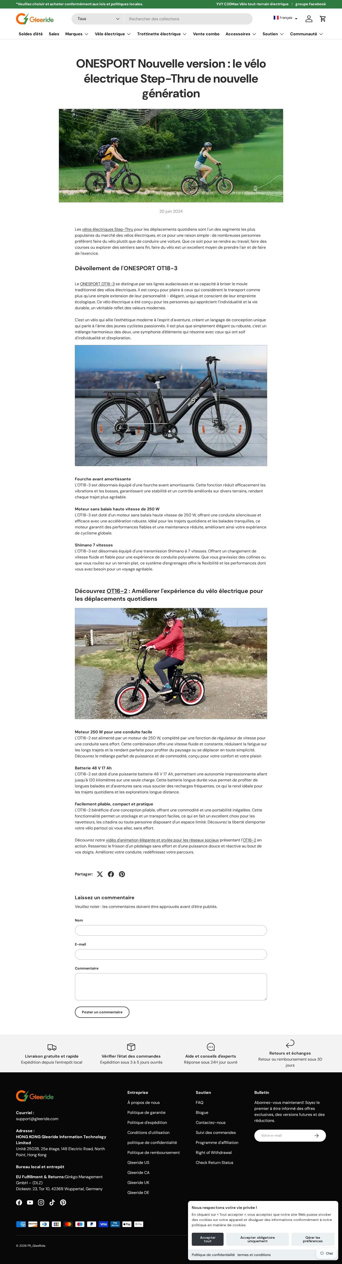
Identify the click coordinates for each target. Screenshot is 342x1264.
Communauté (303, 34)
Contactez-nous (211, 1122)
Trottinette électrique (159, 34)
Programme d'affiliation (217, 1142)
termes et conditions (254, 1254)
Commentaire (86, 968)
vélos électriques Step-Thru (107, 229)
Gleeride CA (138, 1172)
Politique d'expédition (147, 1122)
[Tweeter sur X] (99, 874)
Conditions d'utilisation (148, 1132)
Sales (54, 34)
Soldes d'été (31, 34)
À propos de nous (143, 1102)
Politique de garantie (146, 1112)
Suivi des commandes (216, 1132)
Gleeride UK (138, 1182)
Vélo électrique (110, 34)
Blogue (202, 1112)
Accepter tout (208, 1239)
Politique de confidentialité (213, 1254)
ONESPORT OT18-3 (97, 283)
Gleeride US (138, 1162)
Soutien (270, 34)
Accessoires (238, 34)
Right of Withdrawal (214, 1152)
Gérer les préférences (313, 1239)
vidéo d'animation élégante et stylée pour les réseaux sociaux (162, 840)
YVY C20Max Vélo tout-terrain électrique (252, 4)
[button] (285, 17)
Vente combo (206, 34)
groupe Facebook (310, 4)
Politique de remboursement (153, 1152)
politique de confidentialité (152, 1142)
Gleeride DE (138, 1192)
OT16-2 (117, 591)
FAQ (199, 1102)
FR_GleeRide (36, 1246)
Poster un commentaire (102, 1012)
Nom (79, 920)
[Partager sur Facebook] (110, 874)
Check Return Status (214, 1162)
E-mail (80, 944)
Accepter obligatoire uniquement (257, 1239)
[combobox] (162, 19)
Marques (74, 34)
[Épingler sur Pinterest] (121, 874)
